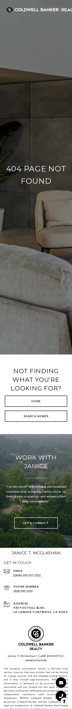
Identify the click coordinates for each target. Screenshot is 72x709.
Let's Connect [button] (36, 523)
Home (36, 401)
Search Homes (36, 416)
